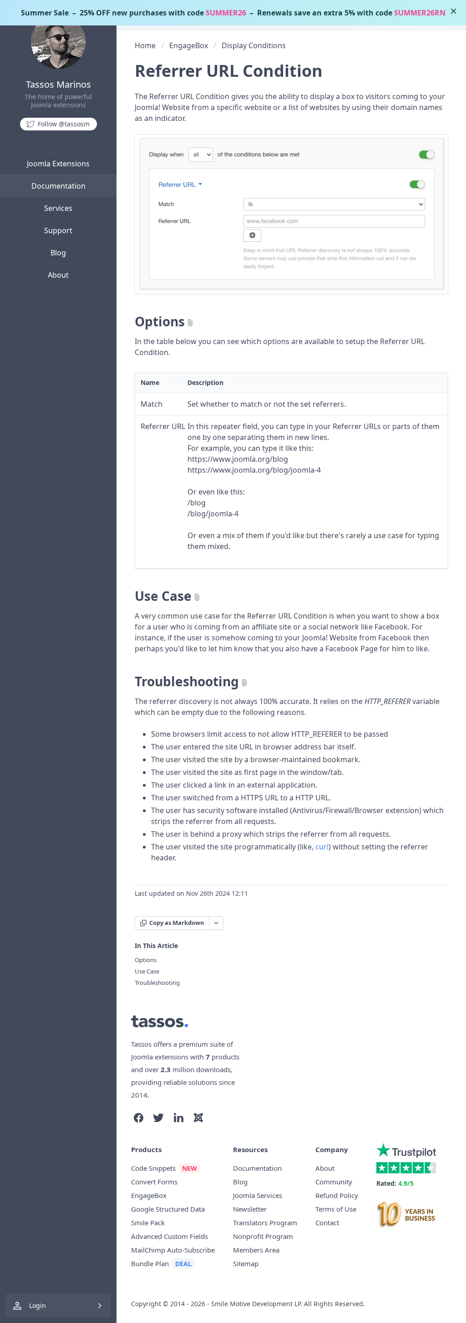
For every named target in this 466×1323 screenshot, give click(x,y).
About (58, 275)
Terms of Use (335, 1208)
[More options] (216, 923)
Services (58, 208)
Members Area (256, 1249)
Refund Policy (336, 1195)
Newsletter (250, 1208)
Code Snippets (153, 1168)
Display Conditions (254, 45)
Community (333, 1181)
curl (322, 847)
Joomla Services (257, 1195)
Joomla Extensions (58, 164)
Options (160, 321)
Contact (327, 1222)
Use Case (163, 596)
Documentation (58, 186)
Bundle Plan (150, 1263)
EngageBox (188, 45)
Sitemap (245, 1263)
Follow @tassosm (64, 124)
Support (58, 230)
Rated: (395, 1183)
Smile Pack (148, 1222)
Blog (58, 253)
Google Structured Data (168, 1208)
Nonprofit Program (263, 1236)
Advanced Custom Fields (169, 1236)
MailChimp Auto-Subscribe (173, 1249)
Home (145, 45)
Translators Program (265, 1222)
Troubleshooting (187, 681)
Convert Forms (154, 1181)
